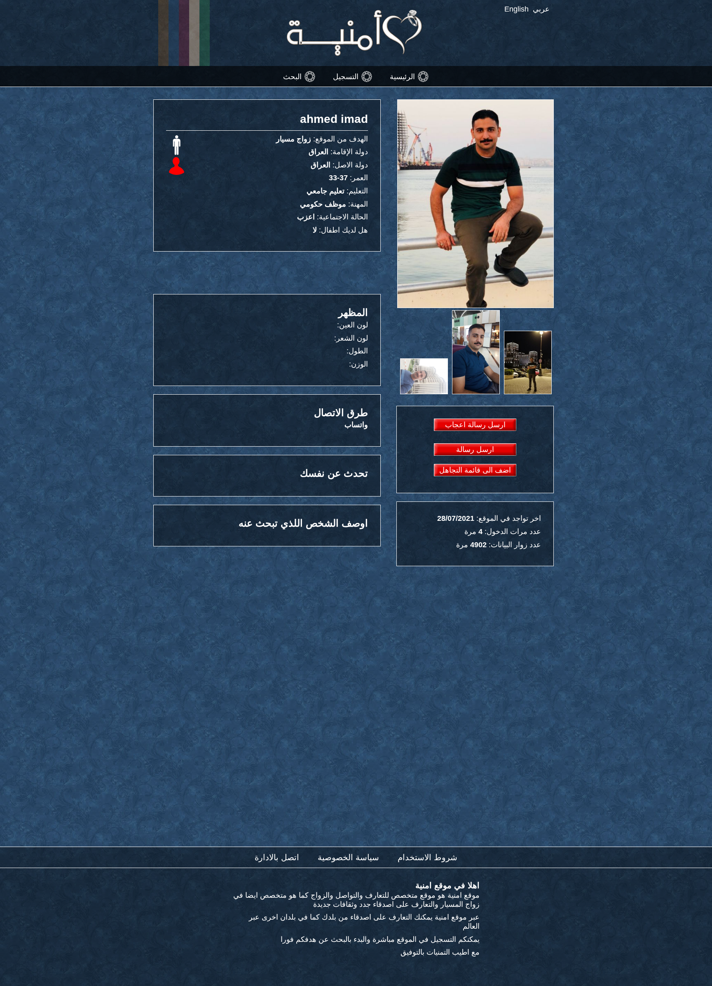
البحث (292, 76)
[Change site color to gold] (163, 33)
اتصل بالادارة (277, 857)
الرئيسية (402, 76)
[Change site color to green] (204, 33)
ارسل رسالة (475, 449)
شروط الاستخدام (427, 857)
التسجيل (345, 76)
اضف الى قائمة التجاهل (475, 470)
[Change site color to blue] (174, 33)
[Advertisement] (269, 272)
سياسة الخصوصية (348, 857)
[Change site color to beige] (194, 33)
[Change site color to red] (184, 33)
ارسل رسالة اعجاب (475, 425)
